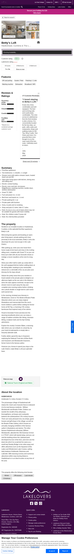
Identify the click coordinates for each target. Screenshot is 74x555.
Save (38, 42)
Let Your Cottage (39, 2)
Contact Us (49, 2)
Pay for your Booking (34, 531)
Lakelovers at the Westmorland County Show (62, 531)
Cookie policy (32, 520)
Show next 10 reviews (30, 161)
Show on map (20, 69)
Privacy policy (32, 517)
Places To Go (41, 7)
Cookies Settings (8, 551)
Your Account (67, 2)
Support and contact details (36, 514)
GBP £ (57, 2)
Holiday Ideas (51, 7)
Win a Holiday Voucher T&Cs (62, 528)
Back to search (9, 17)
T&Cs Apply (37, 13)
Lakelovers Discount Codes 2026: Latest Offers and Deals (62, 524)
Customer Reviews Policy (36, 526)
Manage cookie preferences (36, 523)
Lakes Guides (61, 7)
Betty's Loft (8, 42)
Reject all (65, 551)
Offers (69, 7)
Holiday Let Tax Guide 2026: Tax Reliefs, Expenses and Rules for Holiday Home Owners (61, 517)
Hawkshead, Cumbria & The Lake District (16, 46)
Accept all (52, 551)
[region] (37, 544)
